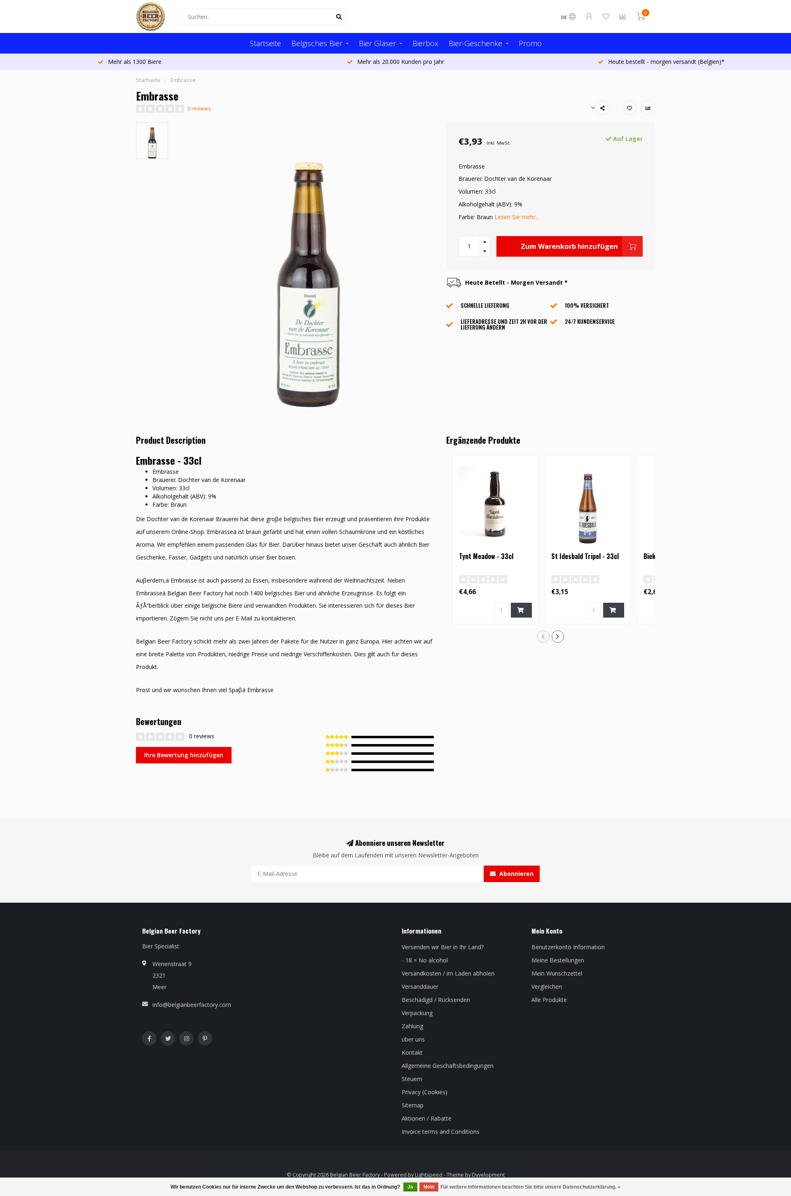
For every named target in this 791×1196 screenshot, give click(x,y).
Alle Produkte (549, 1000)
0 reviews (199, 108)
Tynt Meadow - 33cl (486, 556)
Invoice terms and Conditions (441, 1131)
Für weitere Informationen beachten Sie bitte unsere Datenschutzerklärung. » (530, 1187)
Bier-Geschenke (475, 43)
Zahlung (412, 1026)
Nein (429, 1187)
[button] (543, 636)
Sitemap (413, 1105)
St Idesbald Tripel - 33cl (585, 556)
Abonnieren (516, 874)
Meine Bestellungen (557, 960)
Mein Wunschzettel (556, 973)
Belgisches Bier (316, 43)
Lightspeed (428, 1174)
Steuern (412, 1079)
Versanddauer (420, 986)
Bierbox (425, 43)
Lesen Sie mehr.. (516, 217)
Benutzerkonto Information (568, 947)
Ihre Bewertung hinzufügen (183, 755)
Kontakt (412, 1052)
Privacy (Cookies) (424, 1092)
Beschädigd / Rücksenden (436, 1000)
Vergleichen (546, 986)
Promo (530, 43)
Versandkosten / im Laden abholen (448, 973)
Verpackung (417, 1013)
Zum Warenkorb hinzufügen (569, 246)
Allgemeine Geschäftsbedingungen (448, 1066)
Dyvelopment (488, 1174)
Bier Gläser (377, 43)
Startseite (265, 43)
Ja (410, 1187)
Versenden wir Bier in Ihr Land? (443, 947)
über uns (413, 1039)
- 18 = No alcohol (425, 960)
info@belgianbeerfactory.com (191, 1005)
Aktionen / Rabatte (427, 1118)
